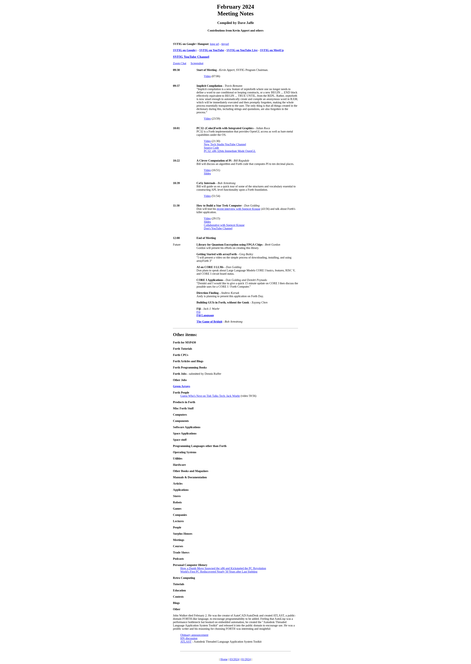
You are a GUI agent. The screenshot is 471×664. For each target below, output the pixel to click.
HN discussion (188, 638)
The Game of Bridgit (209, 321)
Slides (207, 173)
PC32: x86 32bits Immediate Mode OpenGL (230, 151)
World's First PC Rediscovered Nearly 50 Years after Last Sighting (218, 571)
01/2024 (246, 659)
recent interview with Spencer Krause (238, 208)
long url (214, 44)
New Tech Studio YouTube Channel (225, 144)
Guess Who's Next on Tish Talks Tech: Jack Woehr (210, 395)
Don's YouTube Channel (218, 228)
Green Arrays (181, 386)
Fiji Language (205, 315)
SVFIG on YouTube (211, 50)
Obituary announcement (194, 635)
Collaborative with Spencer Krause (224, 225)
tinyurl (225, 44)
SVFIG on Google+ (185, 50)
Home (224, 659)
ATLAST (186, 641)
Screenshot (197, 63)
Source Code (211, 147)
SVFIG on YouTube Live (242, 50)
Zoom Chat (179, 63)
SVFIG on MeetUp (272, 50)
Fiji (198, 312)
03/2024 (234, 659)
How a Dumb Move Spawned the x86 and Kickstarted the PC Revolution (223, 568)
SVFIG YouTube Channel (191, 57)
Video (207, 76)
